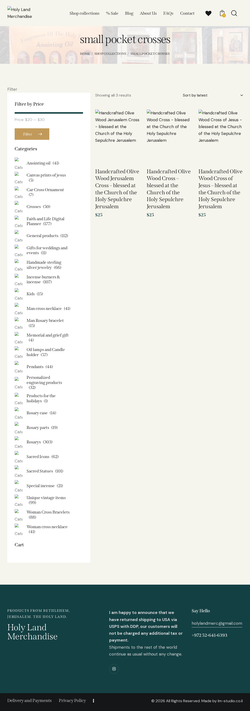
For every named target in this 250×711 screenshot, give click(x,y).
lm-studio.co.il (230, 700)
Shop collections (110, 53)
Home (85, 53)
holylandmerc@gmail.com (217, 623)
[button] (129, 121)
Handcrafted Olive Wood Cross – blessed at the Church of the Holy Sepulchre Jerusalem (169, 189)
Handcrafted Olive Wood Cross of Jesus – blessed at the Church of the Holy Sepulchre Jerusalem (220, 189)
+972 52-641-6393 (209, 635)
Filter (27, 134)
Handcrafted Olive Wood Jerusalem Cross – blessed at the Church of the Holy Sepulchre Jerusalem (117, 189)
